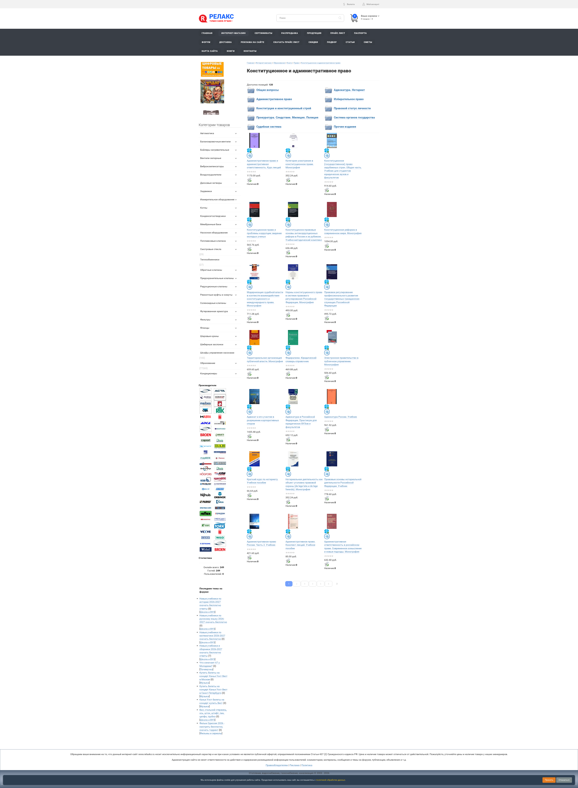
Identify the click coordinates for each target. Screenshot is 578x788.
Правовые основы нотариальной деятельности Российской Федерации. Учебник (342, 482)
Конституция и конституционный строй (283, 108)
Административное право (274, 99)
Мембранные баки (210, 224)
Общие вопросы (267, 90)
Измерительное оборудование (217, 199)
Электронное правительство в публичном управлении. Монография (341, 361)
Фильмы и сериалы (211, 733)
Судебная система (268, 126)
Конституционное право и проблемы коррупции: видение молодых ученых (264, 233)
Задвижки (206, 191)
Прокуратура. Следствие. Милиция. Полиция (287, 117)
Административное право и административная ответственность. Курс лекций (264, 164)
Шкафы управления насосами (217, 352)
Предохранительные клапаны (217, 278)
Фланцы (204, 327)
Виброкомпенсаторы (212, 166)
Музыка (204, 682)
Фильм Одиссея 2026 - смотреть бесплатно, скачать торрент (211, 726)
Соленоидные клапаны (213, 303)
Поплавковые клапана (213, 240)
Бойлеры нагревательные (214, 149)
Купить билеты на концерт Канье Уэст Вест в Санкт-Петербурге (213, 689)
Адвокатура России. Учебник (340, 416)
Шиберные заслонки (211, 344)
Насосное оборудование (214, 232)
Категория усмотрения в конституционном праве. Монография (300, 164)
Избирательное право (349, 99)
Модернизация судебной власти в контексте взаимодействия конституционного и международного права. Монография (265, 299)
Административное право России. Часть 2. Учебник (261, 543)
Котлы (203, 207)
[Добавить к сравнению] (249, 155)
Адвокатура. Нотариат (349, 90)
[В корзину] (249, 179)
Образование (207, 363)
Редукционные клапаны (213, 286)
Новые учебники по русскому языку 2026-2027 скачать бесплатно (213, 619)
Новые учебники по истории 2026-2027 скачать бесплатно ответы (210, 603)
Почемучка (206, 669)
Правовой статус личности (352, 108)
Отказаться (564, 780)
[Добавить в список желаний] (249, 150)
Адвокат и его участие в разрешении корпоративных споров (263, 420)
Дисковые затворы (211, 182)
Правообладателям (277, 765)
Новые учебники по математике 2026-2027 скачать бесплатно (212, 636)
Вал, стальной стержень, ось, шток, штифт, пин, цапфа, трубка (213, 713)
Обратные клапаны (211, 269)
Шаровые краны (209, 336)
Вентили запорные (210, 158)
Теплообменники (209, 259)
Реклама (295, 765)
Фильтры (205, 319)
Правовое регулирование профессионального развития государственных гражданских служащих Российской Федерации (341, 299)
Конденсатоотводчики (213, 216)
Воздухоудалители (210, 174)
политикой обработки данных (330, 780)
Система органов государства (354, 117)
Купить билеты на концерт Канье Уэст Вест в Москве (213, 676)
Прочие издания (345, 126)
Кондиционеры (208, 373)
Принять (549, 780)
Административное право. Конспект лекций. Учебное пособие (300, 545)
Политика (306, 765)
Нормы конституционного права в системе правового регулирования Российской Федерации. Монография (304, 297)
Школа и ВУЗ (207, 612)
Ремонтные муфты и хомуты (216, 294)
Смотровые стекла (210, 249)
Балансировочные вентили (215, 141)
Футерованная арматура (214, 311)
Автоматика (207, 133)
